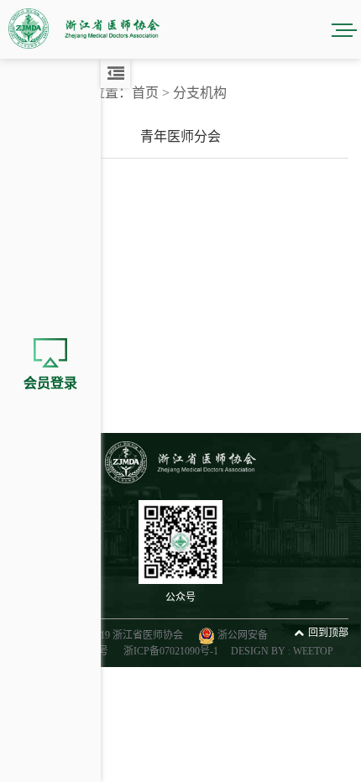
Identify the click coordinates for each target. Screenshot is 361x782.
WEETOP (313, 651)
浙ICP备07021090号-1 (170, 651)
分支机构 (200, 93)
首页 (145, 93)
